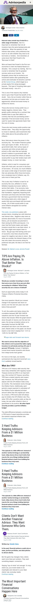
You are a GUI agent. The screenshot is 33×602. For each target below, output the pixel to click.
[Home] (15, 2)
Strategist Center (11, 27)
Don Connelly (18, 595)
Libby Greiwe (17, 440)
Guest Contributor (23, 533)
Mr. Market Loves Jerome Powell (18, 249)
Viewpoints (10, 595)
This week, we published (10, 212)
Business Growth (12, 533)
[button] (5, 35)
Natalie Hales (14, 544)
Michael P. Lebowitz (23, 270)
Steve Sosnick (20, 27)
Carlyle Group (10, 82)
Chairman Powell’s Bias (8, 30)
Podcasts (10, 440)
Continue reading (7, 418)
